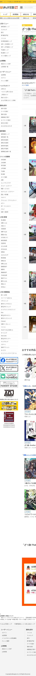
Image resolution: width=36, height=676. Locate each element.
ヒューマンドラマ (6, 183)
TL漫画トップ (4, 50)
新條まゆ (3, 260)
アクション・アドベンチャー (9, 200)
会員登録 (3, 75)
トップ (5, 14)
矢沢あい (3, 287)
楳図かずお (4, 234)
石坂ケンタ (26, 386)
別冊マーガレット (6, 324)
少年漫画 (3, 168)
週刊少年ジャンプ (6, 306)
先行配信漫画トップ (6, 41)
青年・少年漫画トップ (7, 47)
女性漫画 (3, 159)
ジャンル (3, 38)
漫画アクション (5, 347)
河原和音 (3, 243)
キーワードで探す (6, 120)
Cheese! (3, 321)
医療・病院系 (4, 212)
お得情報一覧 (4, 66)
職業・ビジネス (5, 188)
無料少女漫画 (4, 143)
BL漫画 (3, 174)
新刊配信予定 (4, 35)
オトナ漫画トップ (6, 55)
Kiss (2, 312)
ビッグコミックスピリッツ (8, 309)
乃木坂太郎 (4, 275)
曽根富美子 (4, 266)
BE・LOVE (4, 295)
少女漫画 (3, 162)
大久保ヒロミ (4, 237)
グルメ (3, 209)
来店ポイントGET (6, 64)
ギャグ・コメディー (6, 186)
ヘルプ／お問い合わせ (7, 91)
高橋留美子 (4, 272)
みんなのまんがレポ (6, 126)
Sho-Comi (3, 335)
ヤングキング (4, 341)
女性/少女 (26, 14)
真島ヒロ (3, 284)
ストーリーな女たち (6, 298)
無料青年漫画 (4, 145)
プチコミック (4, 301)
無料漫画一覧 (4, 137)
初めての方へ (4, 97)
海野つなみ (4, 231)
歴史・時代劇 (4, 194)
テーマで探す (4, 111)
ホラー (3, 203)
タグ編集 (26, 85)
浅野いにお (4, 223)
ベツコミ (3, 327)
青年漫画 (3, 165)
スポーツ (3, 197)
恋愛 (2, 180)
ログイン (3, 77)
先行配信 (15, 14)
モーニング (4, 333)
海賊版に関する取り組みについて (9, 399)
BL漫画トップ (4, 53)
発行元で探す (4, 123)
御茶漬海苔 (4, 240)
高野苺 (3, 269)
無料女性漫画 (4, 140)
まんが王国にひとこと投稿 (8, 100)
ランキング (4, 29)
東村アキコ (4, 278)
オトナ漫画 (4, 177)
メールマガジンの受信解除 (9, 638)
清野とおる (4, 263)
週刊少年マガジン (6, 315)
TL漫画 (3, 171)
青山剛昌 (3, 220)
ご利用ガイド (4, 94)
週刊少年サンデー (6, 338)
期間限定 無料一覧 (6, 151)
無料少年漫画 (4, 148)
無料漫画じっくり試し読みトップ (25, 624)
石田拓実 (3, 229)
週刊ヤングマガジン (6, 303)
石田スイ (3, 226)
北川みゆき (4, 249)
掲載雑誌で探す (5, 117)
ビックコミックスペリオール (9, 353)
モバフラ (3, 350)
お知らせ (3, 88)
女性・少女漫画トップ (7, 44)
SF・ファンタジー (6, 206)
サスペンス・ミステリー (7, 191)
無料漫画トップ (5, 26)
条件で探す (4, 108)
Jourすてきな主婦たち (7, 330)
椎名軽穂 (3, 258)
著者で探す (4, 114)
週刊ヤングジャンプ (6, 318)
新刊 (2, 32)
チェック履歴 (4, 80)
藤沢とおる (4, 281)
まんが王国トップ (7, 624)
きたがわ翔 (4, 246)
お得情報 (4, 651)
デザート (3, 344)
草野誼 (3, 252)
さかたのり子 (4, 255)
